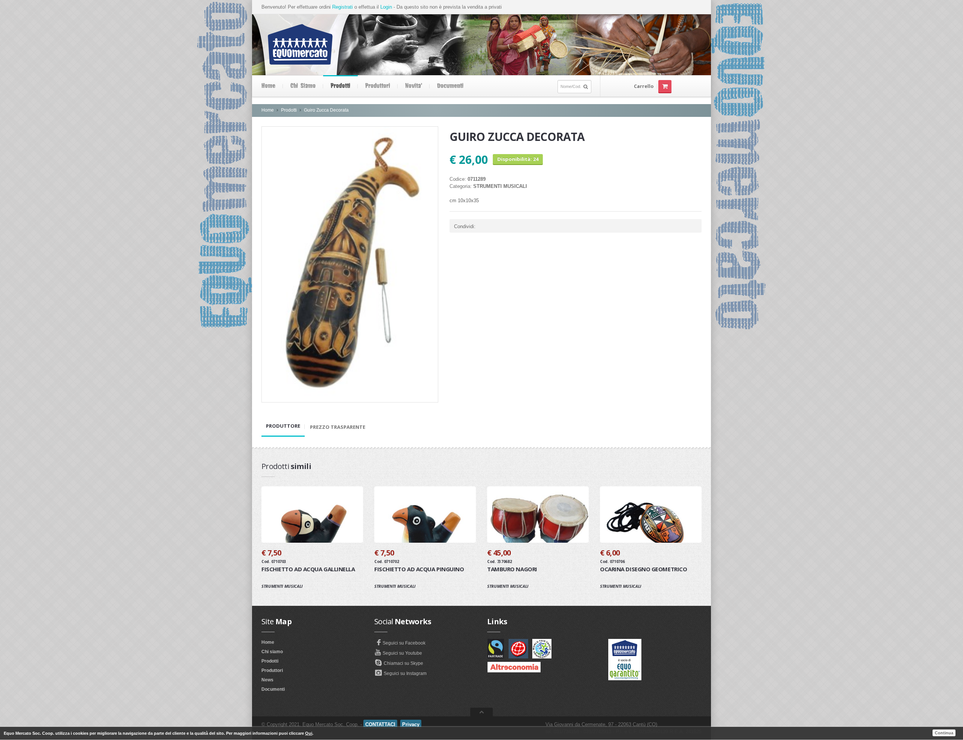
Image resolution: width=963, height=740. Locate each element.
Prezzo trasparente (337, 427)
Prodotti (340, 86)
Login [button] (386, 7)
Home (268, 86)
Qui (308, 733)
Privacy (410, 724)
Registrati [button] (342, 7)
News (267, 679)
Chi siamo (303, 86)
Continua (944, 733)
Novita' (413, 86)
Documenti (450, 86)
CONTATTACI (380, 724)
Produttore (283, 425)
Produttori (377, 86)
